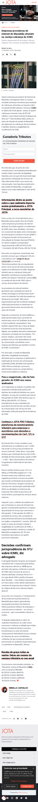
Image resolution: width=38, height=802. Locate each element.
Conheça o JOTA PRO (19, 749)
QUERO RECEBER (19, 161)
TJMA (29, 667)
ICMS (34, 108)
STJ (34, 278)
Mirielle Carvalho (7, 48)
